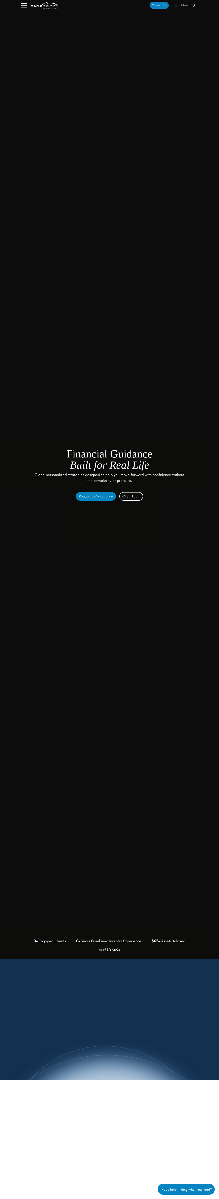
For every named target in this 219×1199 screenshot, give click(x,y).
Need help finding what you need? (186, 1189)
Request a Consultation (96, 496)
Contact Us (159, 5)
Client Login (188, 5)
